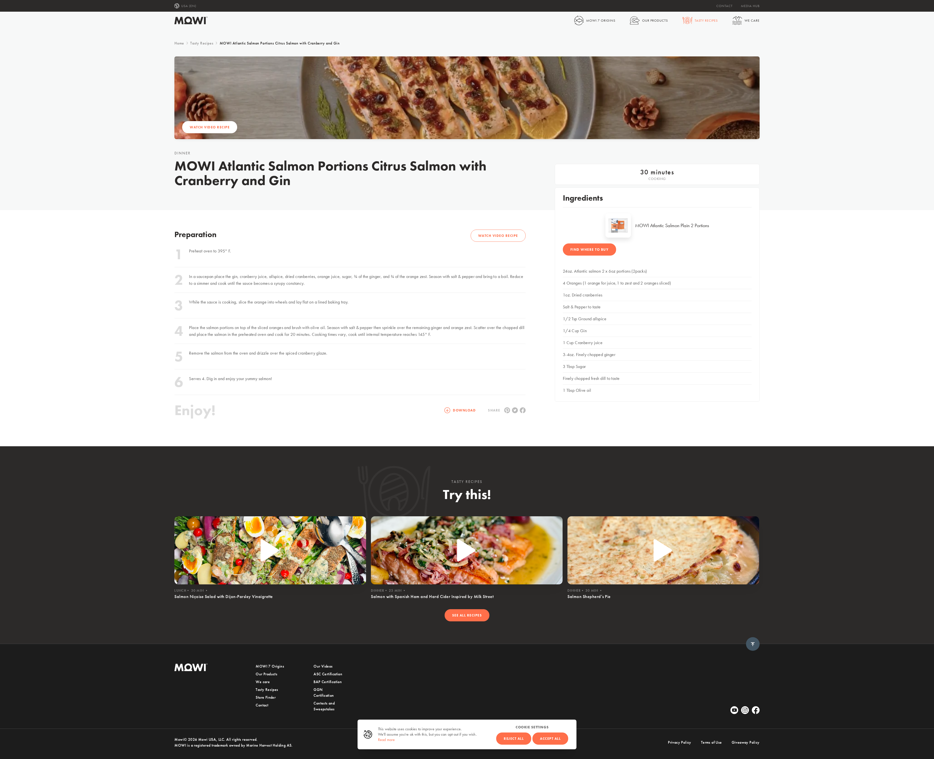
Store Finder (266, 697)
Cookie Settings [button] (532, 727)
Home (179, 43)
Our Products (655, 20)
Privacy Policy (679, 742)
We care (752, 20)
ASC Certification (328, 674)
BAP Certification (328, 681)
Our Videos (323, 666)
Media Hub (750, 6)
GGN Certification (324, 692)
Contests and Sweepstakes (324, 706)
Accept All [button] (550, 738)
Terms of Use (711, 742)
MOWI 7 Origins (600, 20)
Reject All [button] (514, 738)
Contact (724, 6)
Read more (386, 739)
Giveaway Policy (746, 742)
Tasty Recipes (706, 20)
